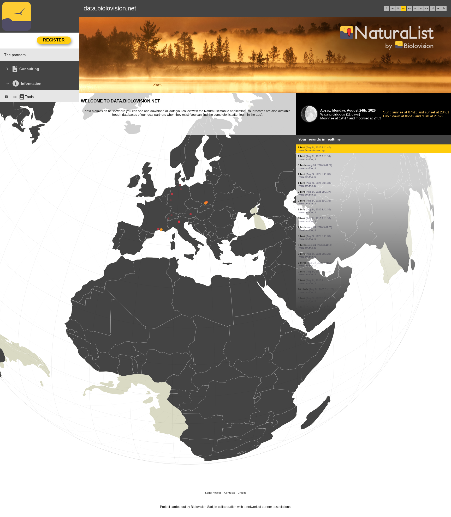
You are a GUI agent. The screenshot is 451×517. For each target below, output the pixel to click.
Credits (242, 492)
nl (415, 8)
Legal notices (213, 492)
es (409, 8)
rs (438, 8)
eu (421, 8)
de (392, 8)
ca (426, 8)
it (398, 8)
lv (444, 8)
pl (433, 8)
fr (386, 8)
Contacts (229, 492)
